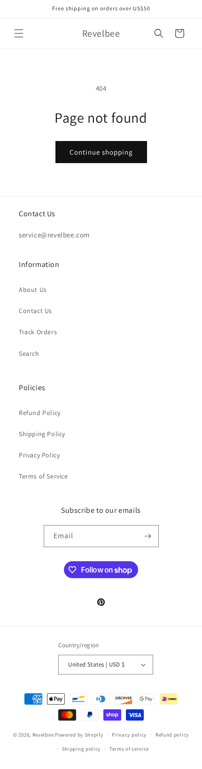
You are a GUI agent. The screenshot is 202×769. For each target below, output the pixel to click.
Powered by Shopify (79, 734)
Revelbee (43, 734)
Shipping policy (81, 748)
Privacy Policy (39, 455)
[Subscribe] (148, 536)
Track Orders (38, 332)
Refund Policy (40, 412)
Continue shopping (101, 152)
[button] (18, 33)
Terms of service (129, 748)
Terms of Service (43, 476)
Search (29, 353)
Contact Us (35, 310)
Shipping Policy (42, 434)
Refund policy (172, 734)
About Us (33, 289)
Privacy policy (129, 734)
